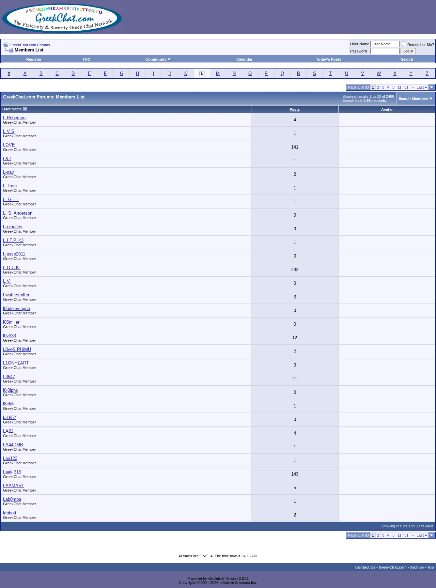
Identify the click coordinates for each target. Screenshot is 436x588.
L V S (8, 131)
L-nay (8, 172)
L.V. (7, 281)
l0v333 (9, 335)
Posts (295, 109)
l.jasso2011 (14, 254)
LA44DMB (13, 444)
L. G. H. (11, 199)
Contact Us (365, 567)
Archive (417, 567)
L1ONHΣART (16, 363)
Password (358, 51)
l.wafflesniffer (16, 294)
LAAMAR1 (13, 485)
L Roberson (14, 117)
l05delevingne (16, 308)
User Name (359, 44)
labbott (9, 512)
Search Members (413, 98)
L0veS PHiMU (17, 349)
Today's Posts (328, 59)
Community (156, 59)
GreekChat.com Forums (30, 45)
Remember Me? (420, 45)
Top (430, 567)
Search (407, 59)
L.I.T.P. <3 (13, 240)
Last (422, 87)
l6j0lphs (10, 390)
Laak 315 (12, 472)
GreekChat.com (393, 567)
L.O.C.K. (11, 267)
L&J (7, 158)
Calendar (244, 59)
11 (399, 87)
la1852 (9, 417)
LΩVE (9, 145)
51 (406, 87)
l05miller (11, 322)
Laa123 (10, 458)
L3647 (9, 376)
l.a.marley (12, 226)
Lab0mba (12, 499)
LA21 (8, 431)
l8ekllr (9, 403)
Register (33, 59)
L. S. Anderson (17, 213)
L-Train (10, 185)
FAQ (87, 59)
